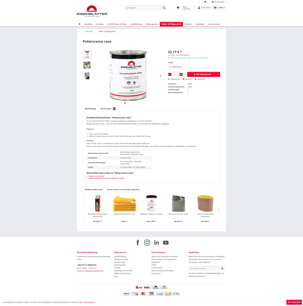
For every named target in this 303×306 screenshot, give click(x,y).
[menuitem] (146, 7)
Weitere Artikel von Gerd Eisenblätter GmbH (106, 178)
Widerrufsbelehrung (122, 273)
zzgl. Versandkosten (182, 55)
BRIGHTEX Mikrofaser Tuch (124, 214)
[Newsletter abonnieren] (222, 268)
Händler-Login (119, 262)
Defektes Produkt (121, 259)
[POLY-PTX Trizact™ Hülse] (178, 203)
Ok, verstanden (294, 302)
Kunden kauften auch (93, 189)
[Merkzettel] (178, 7)
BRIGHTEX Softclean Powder (151, 214)
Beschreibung (90, 108)
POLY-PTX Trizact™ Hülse (178, 214)
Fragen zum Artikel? (96, 176)
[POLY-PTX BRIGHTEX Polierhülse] (205, 203)
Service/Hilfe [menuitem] (219, 2)
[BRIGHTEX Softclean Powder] (151, 203)
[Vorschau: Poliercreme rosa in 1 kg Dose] (87, 54)
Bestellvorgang (120, 256)
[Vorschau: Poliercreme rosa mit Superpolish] (87, 65)
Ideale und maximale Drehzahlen (165, 256)
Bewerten (201, 79)
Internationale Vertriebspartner (164, 259)
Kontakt (117, 268)
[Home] (79, 24)
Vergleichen (175, 79)
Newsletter (156, 262)
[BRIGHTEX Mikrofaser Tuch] (124, 203)
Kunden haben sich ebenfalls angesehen (123, 189)
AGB (116, 276)
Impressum (156, 273)
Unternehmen (157, 268)
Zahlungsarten (120, 265)
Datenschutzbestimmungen (163, 270)
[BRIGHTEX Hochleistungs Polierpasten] (97, 203)
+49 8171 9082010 (86, 265)
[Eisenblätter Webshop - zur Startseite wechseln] (95, 11)
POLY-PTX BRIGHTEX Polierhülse (205, 215)
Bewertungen (108, 108)
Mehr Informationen (87, 302)
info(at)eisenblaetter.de (94, 271)
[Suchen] (164, 7)
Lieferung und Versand (123, 270)
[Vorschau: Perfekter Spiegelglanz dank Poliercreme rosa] (87, 75)
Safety (154, 265)
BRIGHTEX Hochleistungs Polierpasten (97, 215)
